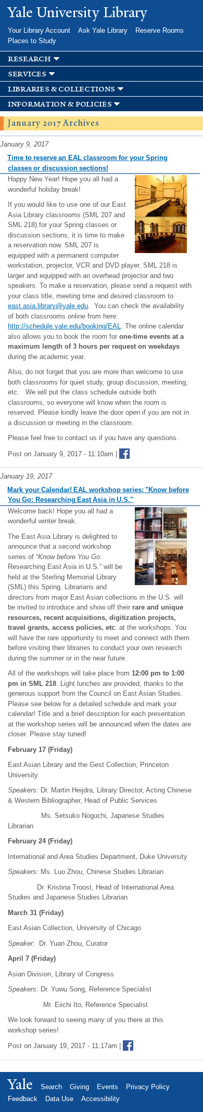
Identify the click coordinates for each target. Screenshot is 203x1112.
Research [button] (29, 59)
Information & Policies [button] (59, 104)
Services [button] (27, 74)
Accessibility (100, 1099)
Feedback (22, 1099)
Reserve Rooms (159, 30)
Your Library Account (39, 30)
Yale (20, 1084)
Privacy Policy (148, 1087)
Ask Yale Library (103, 30)
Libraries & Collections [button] (61, 89)
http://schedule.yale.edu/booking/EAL (64, 326)
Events (107, 1087)
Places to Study (32, 41)
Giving (79, 1087)
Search (51, 1087)
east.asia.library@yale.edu (48, 306)
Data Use (59, 1099)
